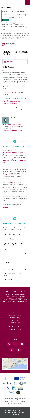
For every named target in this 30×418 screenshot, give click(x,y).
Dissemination (9, 182)
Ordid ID (10, 128)
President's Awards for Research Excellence (12, 206)
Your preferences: (19, 15)
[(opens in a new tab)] (15, 380)
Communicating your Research (11, 187)
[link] (14, 378)
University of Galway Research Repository (13, 244)
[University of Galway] (8, 45)
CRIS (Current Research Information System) (13, 153)
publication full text (17, 126)
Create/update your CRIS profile (11, 124)
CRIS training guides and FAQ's (13, 130)
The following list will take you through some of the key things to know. (13, 228)
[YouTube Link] (21, 344)
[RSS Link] (18, 350)
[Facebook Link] (15, 344)
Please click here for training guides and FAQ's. (14, 87)
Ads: (19, 17)
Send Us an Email (16, 329)
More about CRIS (9, 269)
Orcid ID (4, 175)
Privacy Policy (15, 39)
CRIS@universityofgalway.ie (10, 101)
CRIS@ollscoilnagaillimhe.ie (10, 103)
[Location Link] (15, 368)
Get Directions (15, 326)
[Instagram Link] (8, 344)
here (11, 92)
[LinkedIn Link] (12, 350)
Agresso (6, 262)
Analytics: (11, 17)
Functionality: (6, 15)
